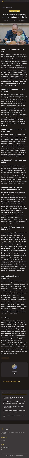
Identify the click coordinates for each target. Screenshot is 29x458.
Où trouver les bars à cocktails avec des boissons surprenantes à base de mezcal (14, 411)
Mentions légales (5, 447)
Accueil (3, 7)
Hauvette (7, 429)
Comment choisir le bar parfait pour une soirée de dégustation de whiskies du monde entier (14, 402)
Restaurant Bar (9, 7)
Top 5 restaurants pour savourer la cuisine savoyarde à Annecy (13, 398)
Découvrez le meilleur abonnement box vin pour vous (14, 415)
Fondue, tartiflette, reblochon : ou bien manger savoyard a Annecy (14, 406)
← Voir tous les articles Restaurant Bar (10, 381)
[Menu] (26, 1)
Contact (3, 449)
